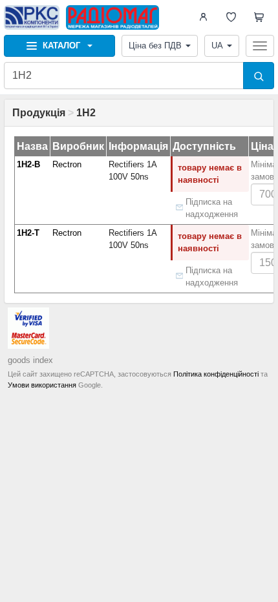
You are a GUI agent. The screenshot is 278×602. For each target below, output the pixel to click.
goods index (30, 360)
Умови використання (42, 385)
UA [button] (217, 45)
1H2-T (28, 233)
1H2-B (28, 164)
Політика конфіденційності (216, 374)
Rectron (66, 164)
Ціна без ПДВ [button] (155, 45)
